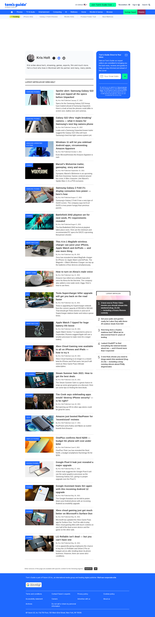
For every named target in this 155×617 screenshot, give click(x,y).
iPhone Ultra (28, 17)
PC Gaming (30, 374)
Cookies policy (109, 594)
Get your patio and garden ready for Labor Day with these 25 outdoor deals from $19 (114, 321)
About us (106, 599)
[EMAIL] (63, 58)
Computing (57, 12)
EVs (27, 294)
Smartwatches (32, 243)
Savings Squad (130, 12)
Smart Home (31, 273)
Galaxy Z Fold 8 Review (49, 17)
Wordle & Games (96, 12)
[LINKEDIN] (58, 58)
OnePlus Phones (32, 439)
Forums (141, 12)
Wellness (74, 12)
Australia (88, 569)
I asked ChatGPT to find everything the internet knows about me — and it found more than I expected (114, 347)
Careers (55, 599)
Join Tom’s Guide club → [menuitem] (102, 5)
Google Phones (32, 463)
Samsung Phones (33, 92)
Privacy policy (83, 594)
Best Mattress (107, 17)
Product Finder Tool (88, 17)
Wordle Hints (69, 17)
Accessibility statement (34, 599)
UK (96, 569)
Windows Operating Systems (34, 144)
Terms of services (122, 87)
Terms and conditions (34, 594)
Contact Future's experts (61, 594)
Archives (29, 604)
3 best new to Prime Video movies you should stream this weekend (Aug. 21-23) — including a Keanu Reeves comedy (114, 308)
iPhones (29, 395)
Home (83, 12)
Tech (28, 417)
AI (66, 12)
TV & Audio (30, 12)
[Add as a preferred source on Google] (34, 584)
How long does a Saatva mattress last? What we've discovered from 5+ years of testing (113, 333)
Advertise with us (84, 599)
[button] (146, 5)
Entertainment (44, 12)
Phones (20, 12)
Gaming (29, 165)
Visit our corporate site (106, 577)
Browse (110, 12)
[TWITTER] (53, 58)
